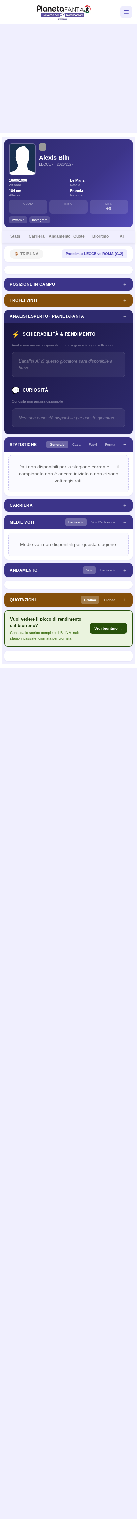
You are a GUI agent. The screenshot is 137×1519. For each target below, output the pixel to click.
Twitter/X (18, 220)
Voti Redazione (103, 522)
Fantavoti (75, 522)
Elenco (109, 600)
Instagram (39, 220)
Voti (89, 570)
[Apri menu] (126, 12)
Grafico (90, 600)
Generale (57, 444)
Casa (76, 444)
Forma (110, 444)
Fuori (93, 444)
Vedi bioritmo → (108, 628)
